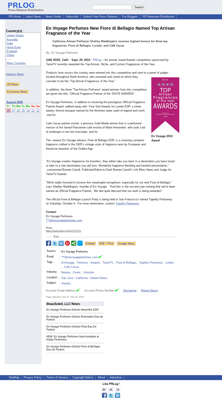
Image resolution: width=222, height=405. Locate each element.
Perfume (82, 262)
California (82, 278)
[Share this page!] (111, 397)
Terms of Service (57, 377)
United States (15, 35)
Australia (12, 39)
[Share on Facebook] (48, 243)
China (10, 55)
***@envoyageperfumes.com (64, 220)
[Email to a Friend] (80, 243)
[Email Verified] (100, 257)
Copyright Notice (82, 377)
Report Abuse (149, 290)
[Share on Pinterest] (67, 243)
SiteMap (14, 377)
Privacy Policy (33, 377)
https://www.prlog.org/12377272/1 (63, 231)
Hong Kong (14, 47)
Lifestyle (88, 272)
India (10, 43)
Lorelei (169, 262)
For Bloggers (130, 16)
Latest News (33, 16)
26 (18, 110)
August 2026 (14, 102)
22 (37, 110)
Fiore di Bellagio (126, 262)
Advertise (116, 377)
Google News (126, 243)
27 (13, 110)
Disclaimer (130, 290)
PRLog (97, 60)
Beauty (65, 272)
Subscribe (72, 16)
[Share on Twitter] (54, 243)
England (12, 51)
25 (23, 110)
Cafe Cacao (71, 267)
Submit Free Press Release (100, 16)
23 (32, 110)
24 (28, 110)
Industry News (15, 74)
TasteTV (108, 262)
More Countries (16, 63)
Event (76, 272)
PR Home (15, 16)
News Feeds (53, 16)
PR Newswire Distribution (158, 16)
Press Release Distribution (26, 10)
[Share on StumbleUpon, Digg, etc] (73, 243)
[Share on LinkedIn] (61, 243)
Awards (95, 262)
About (101, 377)
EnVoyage (67, 262)
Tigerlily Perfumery (127, 203)
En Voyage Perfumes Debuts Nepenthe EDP (72, 309)
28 (8, 110)
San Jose (67, 278)
